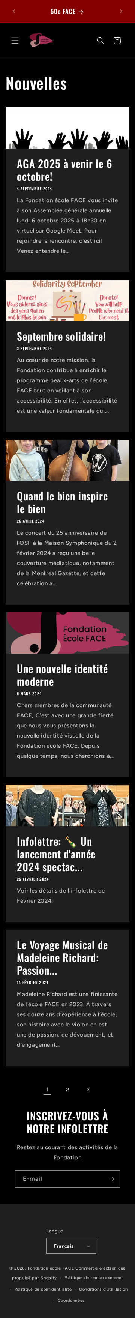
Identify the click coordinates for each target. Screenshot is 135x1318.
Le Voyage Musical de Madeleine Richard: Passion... (62, 957)
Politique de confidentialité (43, 1289)
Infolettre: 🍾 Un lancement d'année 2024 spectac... (56, 854)
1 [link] (47, 1089)
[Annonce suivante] (121, 11)
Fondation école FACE (51, 1268)
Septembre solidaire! (61, 336)
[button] (15, 40)
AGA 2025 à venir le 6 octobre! (64, 170)
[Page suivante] (88, 1089)
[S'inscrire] (111, 1179)
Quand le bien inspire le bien (62, 502)
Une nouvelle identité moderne (62, 675)
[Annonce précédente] (14, 11)
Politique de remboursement (93, 1277)
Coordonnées (71, 1300)
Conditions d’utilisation (103, 1289)
